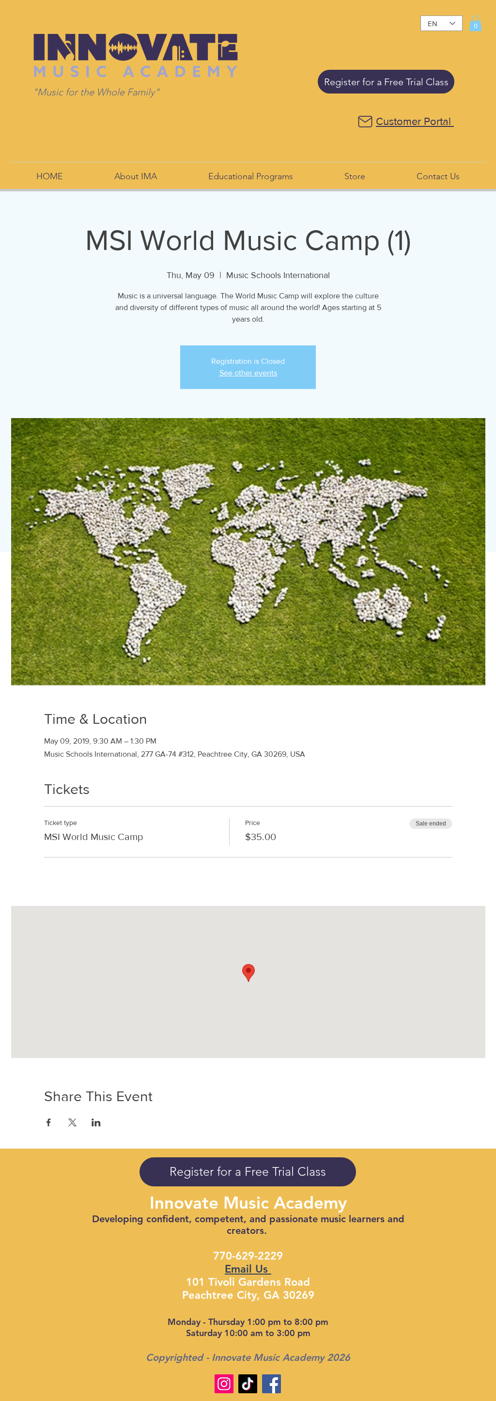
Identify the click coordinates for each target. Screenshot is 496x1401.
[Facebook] (271, 1383)
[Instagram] (224, 1383)
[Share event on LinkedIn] (96, 1122)
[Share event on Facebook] (48, 1122)
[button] (475, 23)
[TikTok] (247, 1383)
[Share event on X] (72, 1122)
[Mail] (365, 121)
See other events (248, 373)
